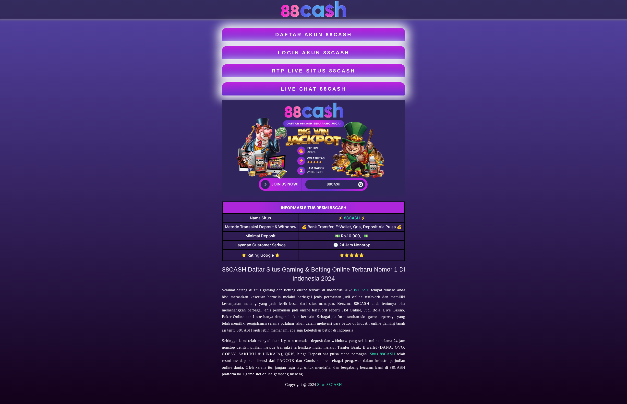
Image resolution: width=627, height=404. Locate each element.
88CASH (352, 217)
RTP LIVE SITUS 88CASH (313, 70)
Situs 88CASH (382, 354)
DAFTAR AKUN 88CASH (313, 34)
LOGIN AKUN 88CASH (314, 52)
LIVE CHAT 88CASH (313, 89)
